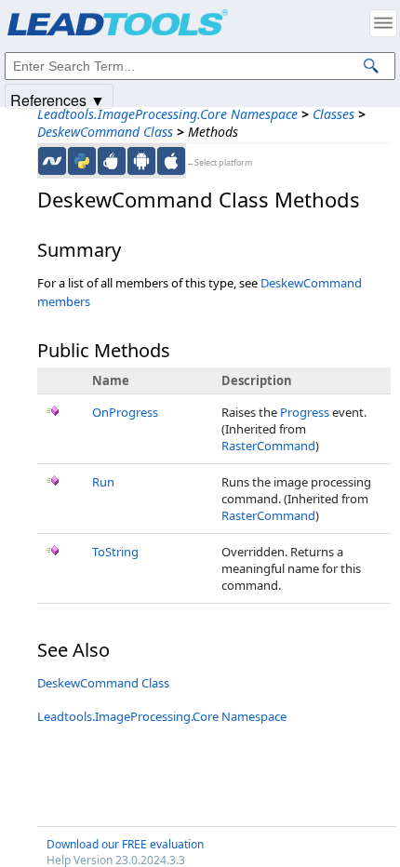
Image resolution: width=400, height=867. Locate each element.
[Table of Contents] (383, 23)
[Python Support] (82, 161)
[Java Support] (112, 161)
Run (103, 482)
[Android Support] (141, 161)
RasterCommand (268, 445)
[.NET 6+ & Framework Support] (52, 161)
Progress (304, 412)
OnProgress (125, 412)
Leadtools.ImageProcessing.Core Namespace (167, 114)
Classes (333, 114)
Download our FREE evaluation (125, 844)
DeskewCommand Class (105, 131)
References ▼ (57, 99)
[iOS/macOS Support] (171, 161)
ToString (115, 551)
